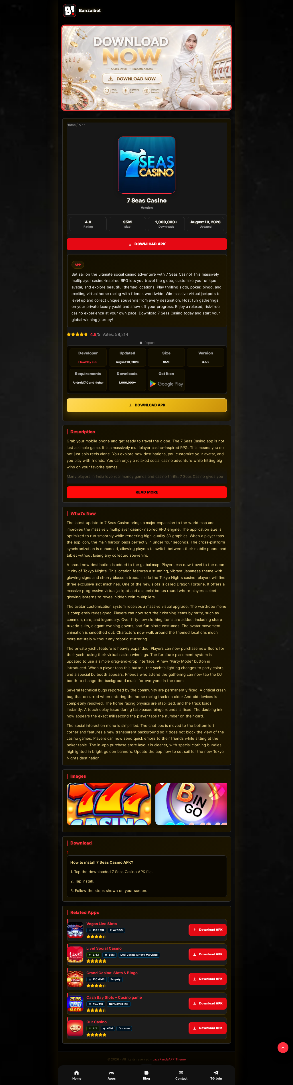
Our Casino (96, 1027)
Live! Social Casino (104, 954)
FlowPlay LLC (88, 362)
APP (82, 125)
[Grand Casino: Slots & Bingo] (75, 984)
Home (71, 125)
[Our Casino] (75, 1034)
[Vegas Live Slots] (75, 935)
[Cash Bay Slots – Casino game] (75, 1009)
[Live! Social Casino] (75, 960)
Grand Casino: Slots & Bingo (112, 978)
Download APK (150, 244)
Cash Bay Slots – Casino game (114, 1003)
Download (150, 855)
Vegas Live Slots (101, 929)
